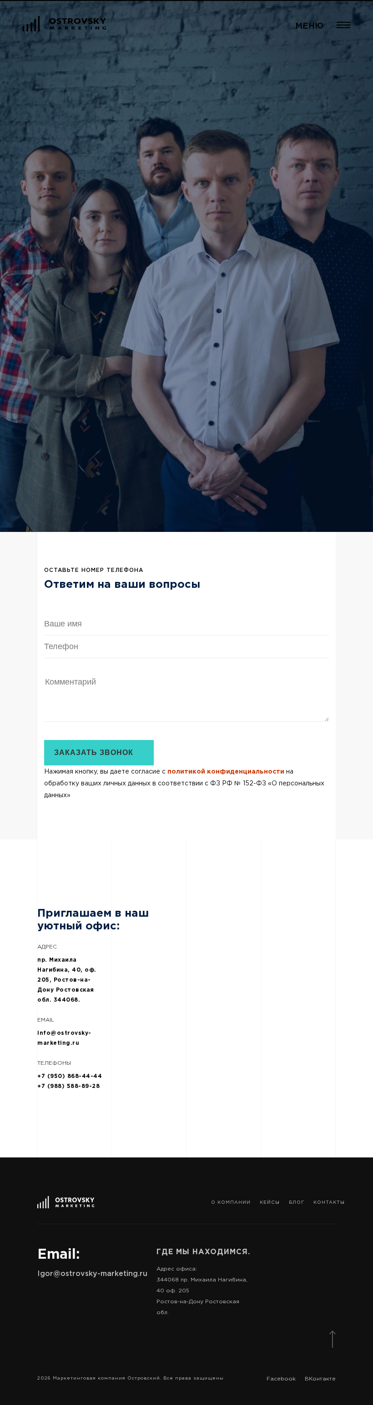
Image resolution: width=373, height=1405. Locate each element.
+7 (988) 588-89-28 (68, 1086)
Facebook (281, 1378)
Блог (296, 1202)
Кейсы (270, 1202)
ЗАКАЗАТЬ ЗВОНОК (93, 752)
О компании (231, 1202)
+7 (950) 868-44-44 (69, 1076)
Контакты (329, 1202)
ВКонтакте (320, 1378)
